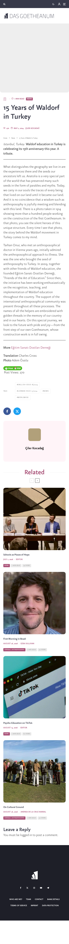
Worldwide (23, 397)
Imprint (34, 906)
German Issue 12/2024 (27, 391)
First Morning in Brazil (14, 639)
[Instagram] (34, 887)
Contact (39, 899)
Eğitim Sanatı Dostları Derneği (31, 347)
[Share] (7, 411)
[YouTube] (41, 887)
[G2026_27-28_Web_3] (34, 519)
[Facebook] (21, 887)
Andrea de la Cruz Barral (33, 812)
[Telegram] (48, 887)
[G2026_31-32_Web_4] (34, 771)
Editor (19, 559)
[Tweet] (17, 411)
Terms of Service (18, 906)
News (29, 99)
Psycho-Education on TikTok (17, 723)
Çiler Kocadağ (32, 128)
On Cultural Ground (13, 807)
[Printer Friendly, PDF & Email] (12, 368)
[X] (27, 887)
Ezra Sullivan (27, 644)
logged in (26, 835)
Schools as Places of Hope (16, 555)
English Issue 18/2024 (28, 385)
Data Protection (50, 906)
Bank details (53, 899)
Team (28, 899)
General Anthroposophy (14, 649)
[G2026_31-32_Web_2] (34, 603)
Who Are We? (15, 899)
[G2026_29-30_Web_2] (34, 687)
